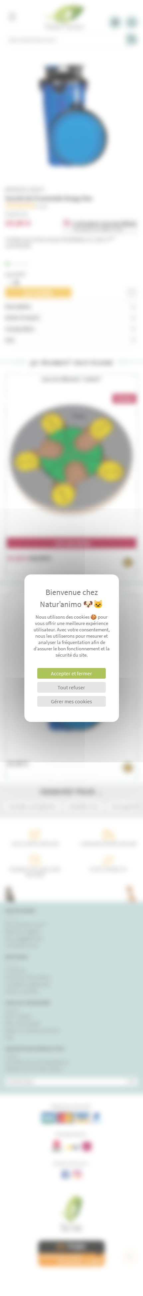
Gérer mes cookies (71, 701)
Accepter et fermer (71, 673)
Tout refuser (71, 687)
